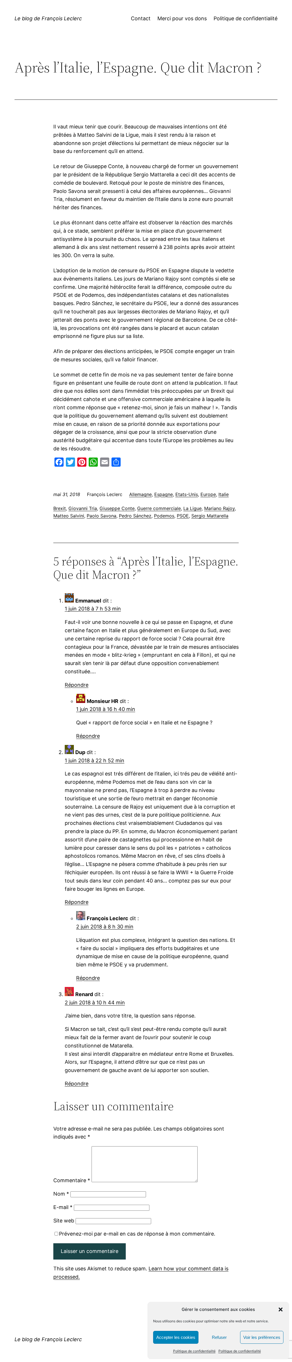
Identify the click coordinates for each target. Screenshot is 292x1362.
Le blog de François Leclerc (48, 18)
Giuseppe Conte (117, 508)
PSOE (183, 516)
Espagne (163, 494)
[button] (280, 1309)
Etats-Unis (186, 494)
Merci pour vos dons (182, 18)
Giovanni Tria (82, 508)
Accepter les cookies (175, 1337)
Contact (141, 18)
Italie (223, 494)
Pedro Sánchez (135, 516)
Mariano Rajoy (219, 508)
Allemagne (140, 494)
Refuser (219, 1337)
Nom (61, 1194)
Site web (63, 1221)
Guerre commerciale (159, 508)
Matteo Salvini (68, 516)
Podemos (164, 516)
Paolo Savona (101, 516)
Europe (208, 494)
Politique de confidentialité (194, 1351)
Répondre (76, 685)
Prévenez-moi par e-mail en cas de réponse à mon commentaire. (137, 1234)
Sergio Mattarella (209, 516)
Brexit (59, 508)
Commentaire (71, 1180)
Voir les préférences (261, 1337)
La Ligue (192, 508)
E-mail (62, 1207)
